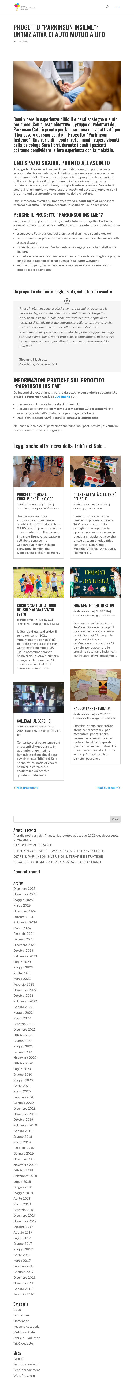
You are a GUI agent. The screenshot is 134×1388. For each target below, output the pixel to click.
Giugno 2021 (22, 1041)
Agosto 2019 (22, 1131)
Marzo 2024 (22, 928)
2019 (20, 730)
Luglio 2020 (22, 1069)
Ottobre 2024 (23, 917)
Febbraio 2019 (23, 1148)
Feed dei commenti (27, 1370)
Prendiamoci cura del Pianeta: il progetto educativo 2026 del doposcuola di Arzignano (65, 837)
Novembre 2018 (25, 1165)
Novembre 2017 (25, 1221)
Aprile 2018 (22, 1198)
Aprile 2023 (22, 973)
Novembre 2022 (25, 990)
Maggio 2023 (23, 967)
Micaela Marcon (28, 504)
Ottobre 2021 (23, 1035)
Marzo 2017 (22, 1261)
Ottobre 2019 (23, 1120)
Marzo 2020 (22, 1091)
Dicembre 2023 (24, 945)
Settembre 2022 (25, 1001)
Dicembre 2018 (24, 1159)
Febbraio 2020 (23, 1097)
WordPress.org (24, 1376)
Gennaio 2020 (23, 1103)
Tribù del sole (51, 508)
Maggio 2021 (23, 1046)
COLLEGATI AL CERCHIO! (34, 721)
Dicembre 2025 (24, 889)
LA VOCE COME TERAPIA (32, 845)
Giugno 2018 (22, 1187)
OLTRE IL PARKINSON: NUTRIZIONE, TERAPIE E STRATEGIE (58, 857)
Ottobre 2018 (23, 1170)
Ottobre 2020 (23, 1063)
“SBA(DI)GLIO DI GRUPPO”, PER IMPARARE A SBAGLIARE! (57, 862)
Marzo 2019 (22, 1142)
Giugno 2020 (22, 1074)
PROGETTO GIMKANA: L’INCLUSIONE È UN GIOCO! (35, 496)
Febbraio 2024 (23, 934)
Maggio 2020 (23, 1080)
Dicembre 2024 (24, 911)
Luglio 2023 (22, 962)
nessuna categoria (26, 1327)
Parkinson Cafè (24, 1332)
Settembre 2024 (25, 922)
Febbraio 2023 (23, 984)
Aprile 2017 (22, 1255)
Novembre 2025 (25, 894)
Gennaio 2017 (23, 1272)
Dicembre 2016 (24, 1277)
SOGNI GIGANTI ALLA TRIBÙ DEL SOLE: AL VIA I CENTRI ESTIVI (36, 610)
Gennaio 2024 (23, 939)
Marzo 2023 (22, 979)
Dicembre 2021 (24, 1029)
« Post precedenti (25, 788)
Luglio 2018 (22, 1182)
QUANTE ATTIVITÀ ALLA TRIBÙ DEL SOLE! (95, 496)
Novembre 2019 (25, 1114)
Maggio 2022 (23, 1013)
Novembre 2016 (25, 1283)
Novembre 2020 (25, 1058)
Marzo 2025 (22, 905)
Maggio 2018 (23, 1193)
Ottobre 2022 (23, 996)
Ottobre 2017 (23, 1227)
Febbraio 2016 (23, 1294)
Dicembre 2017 (24, 1215)
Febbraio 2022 (23, 1024)
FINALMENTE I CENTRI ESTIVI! (94, 605)
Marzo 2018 (22, 1204)
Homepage (37, 508)
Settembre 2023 (25, 956)
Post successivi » (108, 788)
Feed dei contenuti (26, 1364)
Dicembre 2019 (24, 1108)
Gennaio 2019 (23, 1153)
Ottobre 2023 (23, 950)
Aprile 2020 (22, 1086)
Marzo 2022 (22, 1018)
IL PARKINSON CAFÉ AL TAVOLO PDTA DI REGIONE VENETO (59, 851)
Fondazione (23, 508)
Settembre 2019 (25, 1125)
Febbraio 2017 (23, 1266)
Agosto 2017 (22, 1232)
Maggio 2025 (23, 900)
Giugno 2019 (22, 1137)
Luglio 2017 (22, 1238)
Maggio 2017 (23, 1249)
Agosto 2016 (22, 1289)
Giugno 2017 (22, 1244)
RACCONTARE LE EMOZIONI (92, 708)
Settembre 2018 (25, 1176)
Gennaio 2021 (23, 1052)
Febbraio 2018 (23, 1210)
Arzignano (62, 397)
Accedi (18, 1359)
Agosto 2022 (22, 1007)
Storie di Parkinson (26, 1338)
